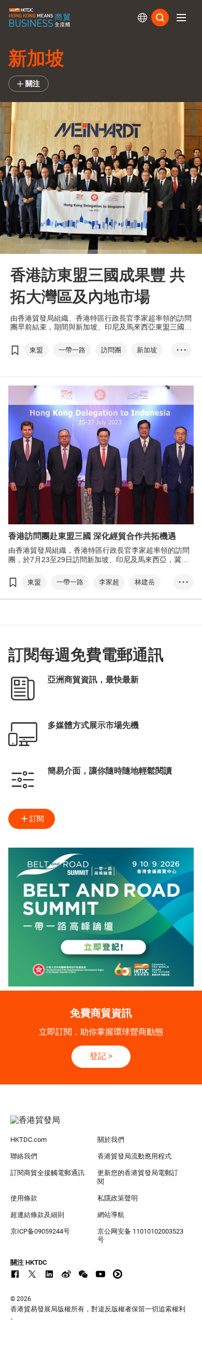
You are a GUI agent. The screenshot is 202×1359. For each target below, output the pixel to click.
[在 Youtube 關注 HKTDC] (100, 1274)
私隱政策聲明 (117, 1198)
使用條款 (23, 1198)
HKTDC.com (28, 1139)
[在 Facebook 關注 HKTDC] (15, 1274)
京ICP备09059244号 (40, 1231)
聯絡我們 (23, 1156)
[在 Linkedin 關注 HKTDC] (49, 1274)
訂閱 (37, 818)
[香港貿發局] (101, 1125)
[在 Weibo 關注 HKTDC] (66, 1274)
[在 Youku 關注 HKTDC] (117, 1274)
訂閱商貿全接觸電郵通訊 (47, 1173)
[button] (181, 17)
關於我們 (110, 1139)
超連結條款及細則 (37, 1215)
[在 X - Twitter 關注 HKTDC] (32, 1274)
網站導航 (110, 1215)
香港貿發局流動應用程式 (134, 1156)
